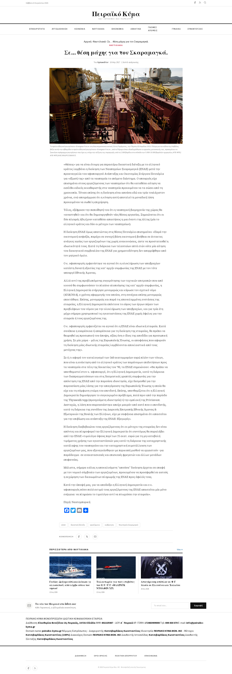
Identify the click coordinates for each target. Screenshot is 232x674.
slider (63, 525)
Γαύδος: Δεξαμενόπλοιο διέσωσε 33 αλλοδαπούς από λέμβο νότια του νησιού (70, 585)
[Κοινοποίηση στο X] (87, 536)
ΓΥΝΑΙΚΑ (176, 29)
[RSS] (34, 668)
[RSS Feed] (200, 3)
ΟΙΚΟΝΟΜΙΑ (117, 29)
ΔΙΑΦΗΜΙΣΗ (80, 656)
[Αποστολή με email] (95, 536)
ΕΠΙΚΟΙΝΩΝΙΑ (151, 656)
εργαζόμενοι (95, 525)
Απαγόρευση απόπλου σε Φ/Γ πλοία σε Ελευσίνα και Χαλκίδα (160, 583)
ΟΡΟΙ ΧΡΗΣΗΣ (100, 656)
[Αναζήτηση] (205, 3)
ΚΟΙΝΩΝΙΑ (79, 29)
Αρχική (87, 41)
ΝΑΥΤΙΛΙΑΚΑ (98, 29)
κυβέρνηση (109, 525)
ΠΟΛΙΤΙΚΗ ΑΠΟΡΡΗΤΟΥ (126, 656)
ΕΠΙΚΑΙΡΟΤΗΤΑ (37, 29)
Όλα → (180, 549)
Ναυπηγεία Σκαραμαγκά (128, 525)
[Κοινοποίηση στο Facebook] (79, 536)
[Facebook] (195, 3)
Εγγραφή (198, 605)
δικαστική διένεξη (78, 525)
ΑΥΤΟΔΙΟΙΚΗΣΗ (60, 29)
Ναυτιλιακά (99, 41)
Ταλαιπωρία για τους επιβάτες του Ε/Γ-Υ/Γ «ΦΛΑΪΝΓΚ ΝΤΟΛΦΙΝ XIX (115, 585)
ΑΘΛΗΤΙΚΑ (136, 29)
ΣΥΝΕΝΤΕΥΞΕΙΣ (195, 29)
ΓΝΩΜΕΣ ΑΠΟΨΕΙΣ (153, 29)
